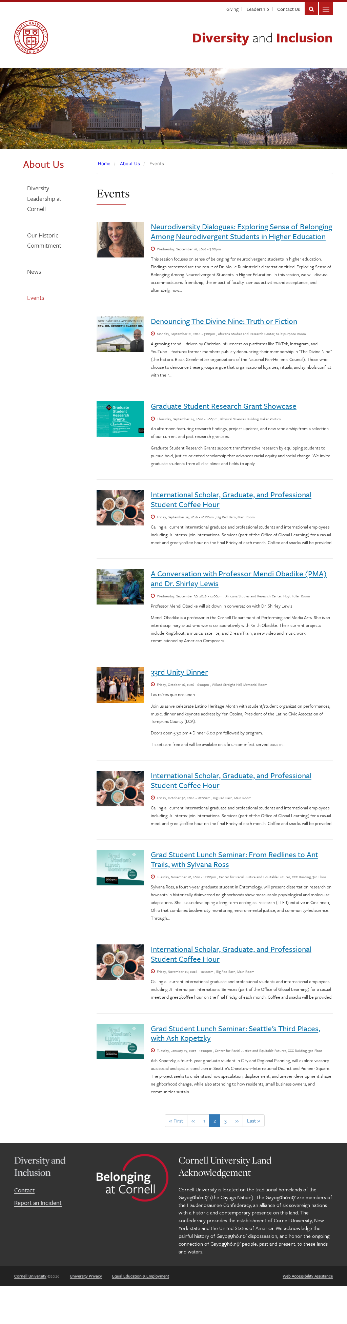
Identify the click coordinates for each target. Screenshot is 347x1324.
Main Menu (326, 8)
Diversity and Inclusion (39, 1166)
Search (311, 8)
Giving (232, 9)
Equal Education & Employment (140, 1276)
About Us (130, 163)
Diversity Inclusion (262, 37)
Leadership (258, 9)
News (34, 271)
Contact (24, 1190)
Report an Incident (38, 1202)
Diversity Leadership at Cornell (44, 198)
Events (35, 297)
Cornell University (30, 1276)
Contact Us (288, 9)
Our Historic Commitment (44, 240)
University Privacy (86, 1276)
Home (104, 163)
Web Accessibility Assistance (308, 1276)
